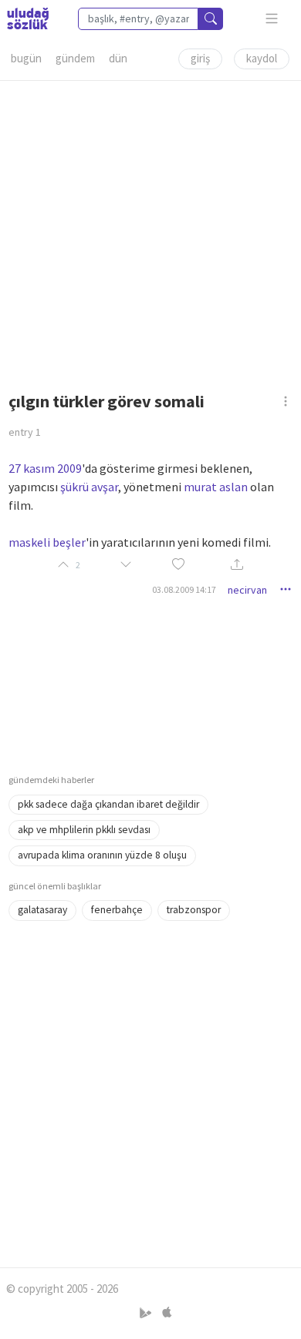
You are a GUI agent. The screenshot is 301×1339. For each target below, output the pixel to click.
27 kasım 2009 (45, 468)
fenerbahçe (117, 909)
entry (24, 432)
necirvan (247, 590)
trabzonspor (194, 909)
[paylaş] (237, 565)
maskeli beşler (47, 542)
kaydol (261, 58)
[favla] (178, 565)
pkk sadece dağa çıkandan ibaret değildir (108, 804)
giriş (200, 58)
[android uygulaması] (147, 1312)
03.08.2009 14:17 (184, 589)
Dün (118, 58)
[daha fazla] (272, 18)
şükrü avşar (89, 486)
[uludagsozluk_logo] (27, 18)
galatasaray (42, 909)
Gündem (75, 58)
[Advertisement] (150, 231)
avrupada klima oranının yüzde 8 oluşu (102, 855)
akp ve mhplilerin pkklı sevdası (84, 829)
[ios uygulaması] (167, 1312)
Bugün (26, 58)
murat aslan (216, 486)
